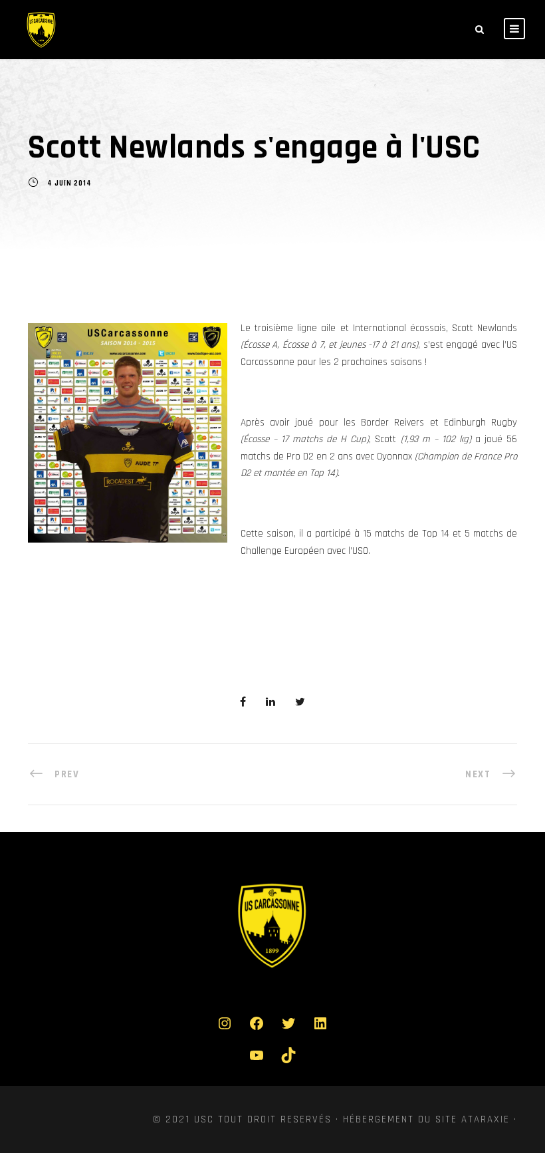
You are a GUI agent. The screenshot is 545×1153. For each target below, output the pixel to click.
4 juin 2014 (69, 184)
